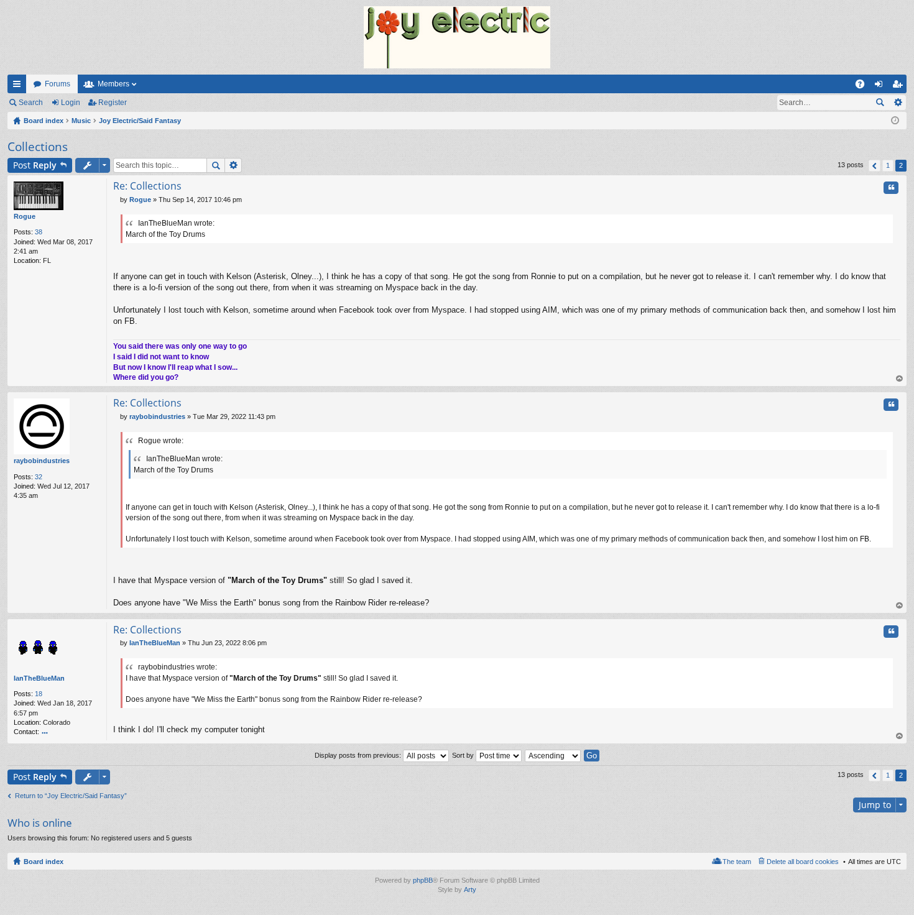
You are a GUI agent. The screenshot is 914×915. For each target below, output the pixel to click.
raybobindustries (42, 460)
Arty (470, 889)
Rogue (24, 216)
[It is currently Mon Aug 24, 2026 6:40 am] (895, 120)
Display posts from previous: (359, 755)
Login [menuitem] (881, 86)
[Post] (116, 199)
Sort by (464, 755)
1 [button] (888, 165)
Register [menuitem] (900, 86)
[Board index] (457, 37)
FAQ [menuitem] (864, 86)
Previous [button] (874, 166)
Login (70, 102)
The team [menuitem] (736, 861)
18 (38, 693)
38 (38, 232)
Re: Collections (147, 186)
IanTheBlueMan (39, 678)
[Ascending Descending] (553, 755)
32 (38, 476)
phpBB (423, 880)
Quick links (19, 86)
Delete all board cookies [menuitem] (803, 861)
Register (112, 102)
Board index (43, 861)
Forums (57, 84)
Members (113, 84)
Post (35, 165)
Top (899, 379)
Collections (37, 147)
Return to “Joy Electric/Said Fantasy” (71, 795)
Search (31, 102)
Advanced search (897, 102)
